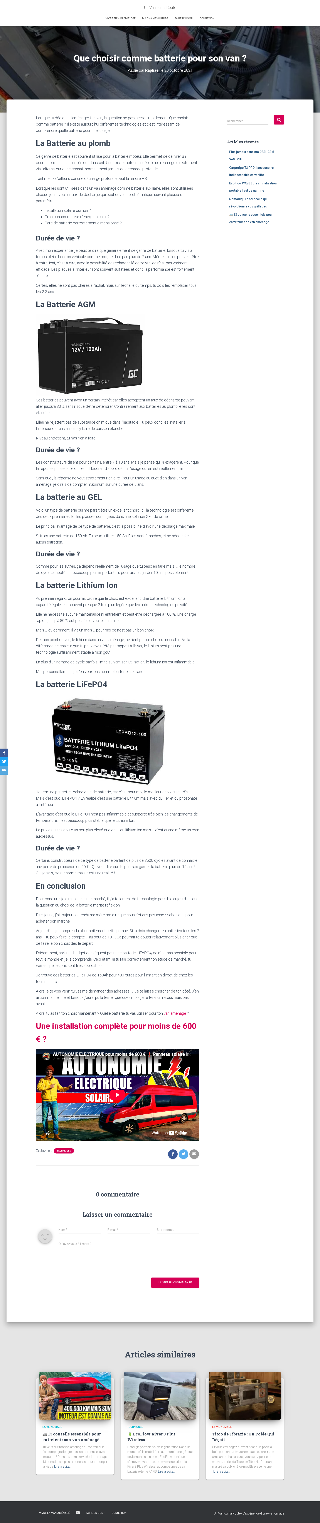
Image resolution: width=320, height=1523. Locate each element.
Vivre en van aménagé (121, 18)
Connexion (207, 18)
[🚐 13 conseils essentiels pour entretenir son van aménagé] (75, 1395)
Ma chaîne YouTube (155, 18)
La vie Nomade (52, 1427)
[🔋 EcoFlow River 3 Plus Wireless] (160, 1395)
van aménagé (175, 1013)
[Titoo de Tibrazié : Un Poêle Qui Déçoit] (245, 1395)
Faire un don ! (184, 18)
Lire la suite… (62, 1466)
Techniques (64, 1151)
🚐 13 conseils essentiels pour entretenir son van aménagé (71, 1436)
